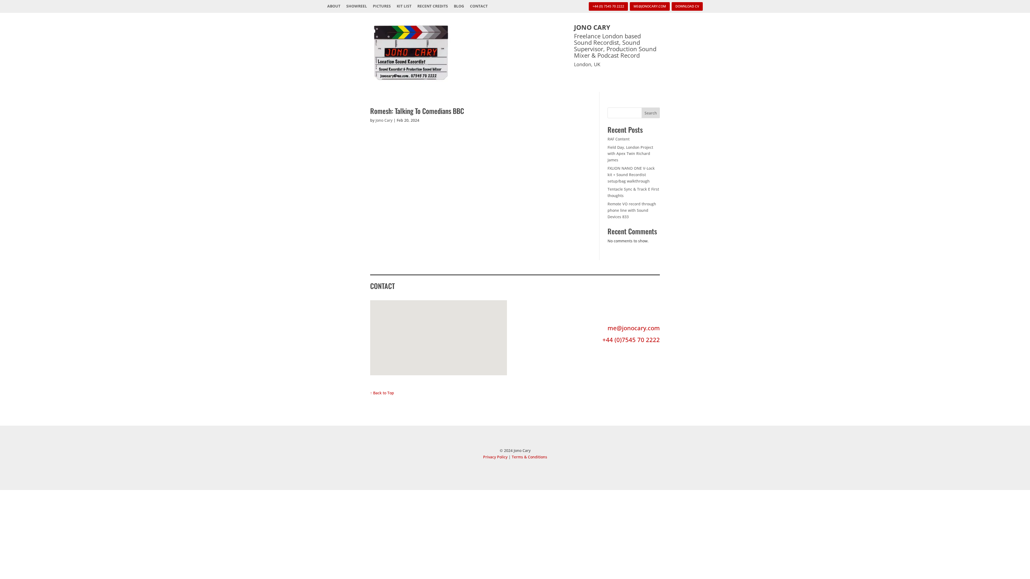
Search (651, 113)
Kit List (404, 6)
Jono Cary (384, 120)
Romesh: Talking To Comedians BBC (417, 111)
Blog (459, 6)
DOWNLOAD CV (687, 6)
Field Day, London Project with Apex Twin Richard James (630, 154)
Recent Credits (432, 6)
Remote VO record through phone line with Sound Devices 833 (632, 210)
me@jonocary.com (634, 328)
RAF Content (619, 139)
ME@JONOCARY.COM (650, 6)
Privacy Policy (495, 456)
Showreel (356, 6)
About (333, 6)
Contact (479, 6)
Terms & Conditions (529, 456)
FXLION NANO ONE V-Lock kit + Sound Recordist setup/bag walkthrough (631, 175)
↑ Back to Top (382, 392)
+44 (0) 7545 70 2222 (608, 6)
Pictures (382, 6)
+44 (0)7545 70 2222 (631, 340)
